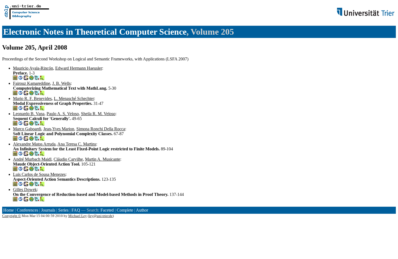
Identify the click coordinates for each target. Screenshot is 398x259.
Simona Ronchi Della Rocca (100, 129)
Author (142, 210)
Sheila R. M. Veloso (98, 113)
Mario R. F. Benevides (32, 98)
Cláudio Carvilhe (68, 159)
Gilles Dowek (25, 189)
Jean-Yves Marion (58, 129)
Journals (48, 210)
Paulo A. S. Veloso (63, 113)
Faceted (107, 210)
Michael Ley (77, 216)
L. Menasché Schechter (74, 98)
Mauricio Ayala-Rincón (33, 68)
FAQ (75, 210)
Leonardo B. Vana (28, 113)
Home (8, 210)
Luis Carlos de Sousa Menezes (39, 174)
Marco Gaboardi (27, 129)
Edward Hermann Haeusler (78, 68)
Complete (125, 210)
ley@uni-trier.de (101, 216)
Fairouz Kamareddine (31, 83)
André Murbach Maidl (32, 159)
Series (63, 210)
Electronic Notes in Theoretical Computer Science (95, 32)
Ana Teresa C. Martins (76, 144)
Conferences (27, 210)
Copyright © (11, 216)
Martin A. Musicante (102, 159)
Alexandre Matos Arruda (34, 144)
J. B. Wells (61, 83)
